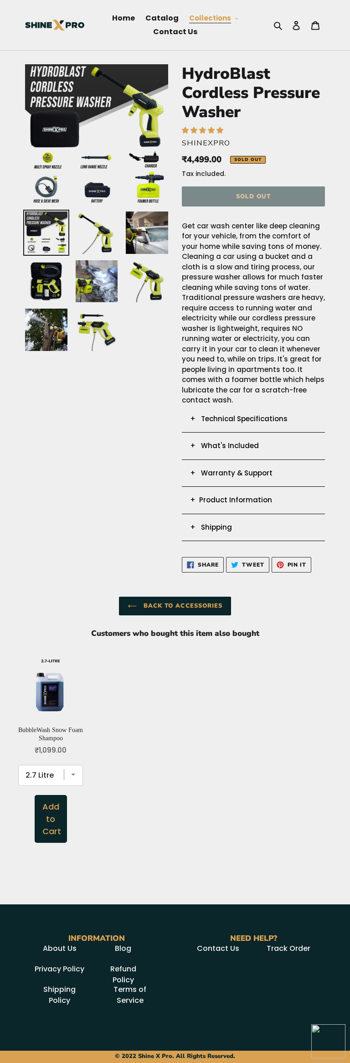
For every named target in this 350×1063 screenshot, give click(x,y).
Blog (123, 948)
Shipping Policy (59, 995)
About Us (60, 948)
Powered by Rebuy (175, 868)
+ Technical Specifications (239, 418)
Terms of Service (129, 995)
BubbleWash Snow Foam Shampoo (50, 734)
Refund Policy (123, 974)
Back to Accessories (181, 606)
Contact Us (218, 948)
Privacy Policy (59, 969)
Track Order (288, 948)
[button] (203, 130)
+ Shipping (211, 527)
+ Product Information (231, 500)
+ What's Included (224, 445)
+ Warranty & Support (231, 473)
